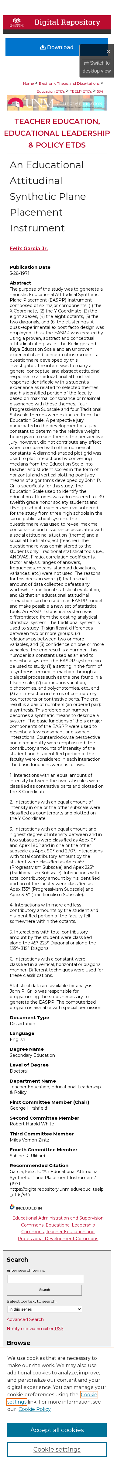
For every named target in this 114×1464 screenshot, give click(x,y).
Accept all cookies (57, 1430)
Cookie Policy (35, 1409)
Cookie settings (57, 1449)
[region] (57, 1405)
